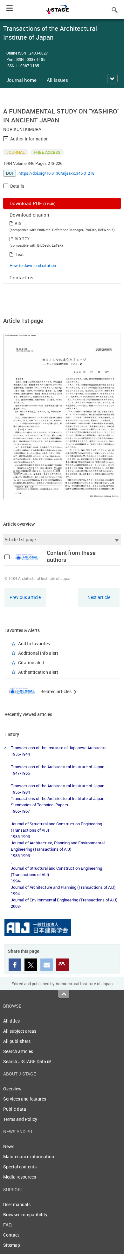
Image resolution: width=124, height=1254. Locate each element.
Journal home (21, 80)
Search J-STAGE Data (25, 1061)
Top (63, 994)
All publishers (17, 1041)
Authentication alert (38, 672)
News (8, 1146)
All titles (11, 1021)
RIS (18, 223)
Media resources (19, 1177)
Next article (98, 597)
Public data (14, 1109)
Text (20, 254)
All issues (57, 80)
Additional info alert (38, 653)
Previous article (25, 597)
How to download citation (33, 265)
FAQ (7, 1225)
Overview (12, 1089)
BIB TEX (22, 239)
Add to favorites (34, 643)
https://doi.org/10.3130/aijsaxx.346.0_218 (56, 173)
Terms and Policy (20, 1119)
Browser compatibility (25, 1215)
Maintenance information (28, 1156)
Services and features (24, 1099)
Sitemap (11, 1245)
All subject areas (19, 1031)
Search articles (18, 1051)
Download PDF (33, 203)
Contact (11, 1235)
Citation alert (31, 662)
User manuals (17, 1204)
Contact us (21, 277)
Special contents (20, 1167)
